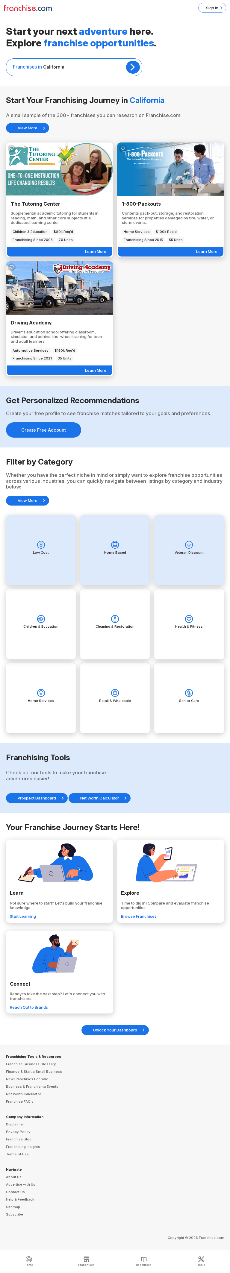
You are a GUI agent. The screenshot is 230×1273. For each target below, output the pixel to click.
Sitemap (13, 1207)
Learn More (95, 251)
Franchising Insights (23, 1147)
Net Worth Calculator (99, 798)
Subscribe (14, 1214)
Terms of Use (17, 1154)
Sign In (212, 7)
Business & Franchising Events (32, 1086)
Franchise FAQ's (20, 1101)
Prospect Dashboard (37, 798)
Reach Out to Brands (29, 1007)
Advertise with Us (20, 1184)
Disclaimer (15, 1124)
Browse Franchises (139, 916)
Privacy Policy (18, 1132)
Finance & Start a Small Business (34, 1071)
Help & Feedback (20, 1199)
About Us (14, 1177)
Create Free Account (43, 430)
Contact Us (15, 1192)
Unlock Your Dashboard (115, 1030)
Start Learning (23, 916)
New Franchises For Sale (27, 1079)
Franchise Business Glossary (31, 1064)
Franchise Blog (18, 1139)
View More (27, 127)
